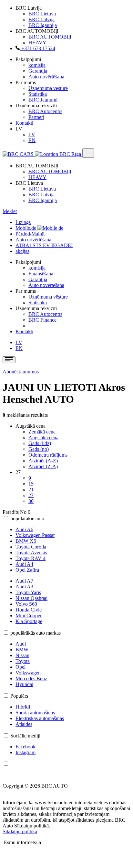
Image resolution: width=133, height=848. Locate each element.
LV (31, 134)
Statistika (37, 94)
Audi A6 (24, 529)
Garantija (37, 71)
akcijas (22, 251)
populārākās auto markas (35, 633)
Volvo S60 (26, 604)
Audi (20, 644)
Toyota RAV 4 (30, 558)
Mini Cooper (28, 615)
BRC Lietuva (42, 13)
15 (31, 483)
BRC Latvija (41, 19)
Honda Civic (28, 609)
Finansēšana (40, 273)
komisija (37, 65)
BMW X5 (25, 541)
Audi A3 (24, 586)
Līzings (23, 222)
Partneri (36, 117)
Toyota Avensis (31, 552)
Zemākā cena (42, 431)
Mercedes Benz (31, 678)
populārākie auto (27, 518)
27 (31, 495)
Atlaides (23, 724)
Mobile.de (26, 228)
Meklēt (10, 211)
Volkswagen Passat (35, 535)
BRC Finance (42, 320)
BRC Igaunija (42, 25)
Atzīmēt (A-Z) (43, 460)
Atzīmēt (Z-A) (43, 466)
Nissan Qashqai (31, 598)
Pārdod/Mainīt (30, 234)
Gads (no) (38, 449)
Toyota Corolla (30, 546)
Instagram (25, 752)
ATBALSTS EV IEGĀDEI (44, 245)
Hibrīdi (22, 707)
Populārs (19, 696)
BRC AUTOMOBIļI (49, 37)
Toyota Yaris (28, 592)
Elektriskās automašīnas (39, 718)
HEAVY (37, 42)
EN (32, 140)
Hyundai (24, 684)
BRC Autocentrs (45, 111)
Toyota (22, 661)
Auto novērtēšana (46, 76)
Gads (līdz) (39, 443)
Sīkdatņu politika (20, 831)
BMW (21, 649)
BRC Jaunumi (42, 100)
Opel (20, 667)
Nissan (22, 655)
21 (31, 489)
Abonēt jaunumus (21, 371)
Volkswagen (28, 672)
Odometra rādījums (47, 455)
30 (31, 501)
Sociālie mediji (25, 735)
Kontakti (24, 123)
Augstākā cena (43, 437)
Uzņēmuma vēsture (48, 88)
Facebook (25, 746)
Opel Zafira (27, 570)
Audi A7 (24, 581)
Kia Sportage (28, 621)
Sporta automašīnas (35, 712)
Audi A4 (24, 564)
